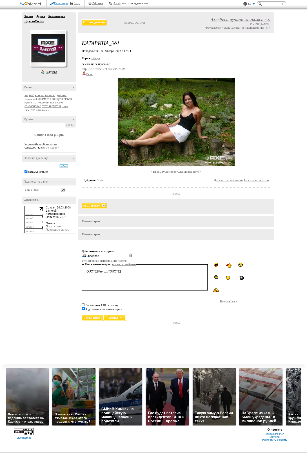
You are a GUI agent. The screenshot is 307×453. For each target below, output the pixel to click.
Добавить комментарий (228, 180)
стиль (65, 106)
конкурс (57, 99)
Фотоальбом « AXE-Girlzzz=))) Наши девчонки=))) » (238, 27)
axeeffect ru (26, 21)
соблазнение (32, 106)
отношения (42, 102)
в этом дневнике (37, 172)
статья (56, 106)
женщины (29, 99)
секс (60, 102)
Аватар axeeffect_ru (48, 48)
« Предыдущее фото (164, 171)
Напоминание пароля (113, 260)
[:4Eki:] (216, 290)
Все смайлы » (228, 301)
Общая (95, 58)
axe (26, 95)
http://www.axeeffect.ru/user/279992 (104, 69)
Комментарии (56, 16)
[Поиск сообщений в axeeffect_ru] (64, 166)
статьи (46, 106)
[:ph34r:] (216, 277)
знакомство (43, 99)
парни (53, 102)
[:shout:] (216, 265)
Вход (77, 3)
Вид (251, 4)
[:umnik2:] (240, 265)
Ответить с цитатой (256, 180)
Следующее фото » (189, 171)
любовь (68, 99)
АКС (31, 95)
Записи (28, 16)
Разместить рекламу (274, 439)
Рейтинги (97, 3)
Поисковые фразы (57, 229)
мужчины (29, 102)
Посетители (53, 226)
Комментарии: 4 (50, 147)
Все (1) (70, 124)
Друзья (40, 16)
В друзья (51, 72)
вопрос (39, 95)
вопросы (50, 95)
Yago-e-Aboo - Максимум (40, 144)
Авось (116, 3)
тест (27, 109)
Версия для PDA (274, 433)
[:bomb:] (241, 277)
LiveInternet (31, 4)
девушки (61, 95)
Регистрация (61, 3)
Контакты (274, 436)
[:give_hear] (228, 265)
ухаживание (42, 110)
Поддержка (245, 4)
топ (33, 109)
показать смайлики (124, 264)
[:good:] (228, 277)
